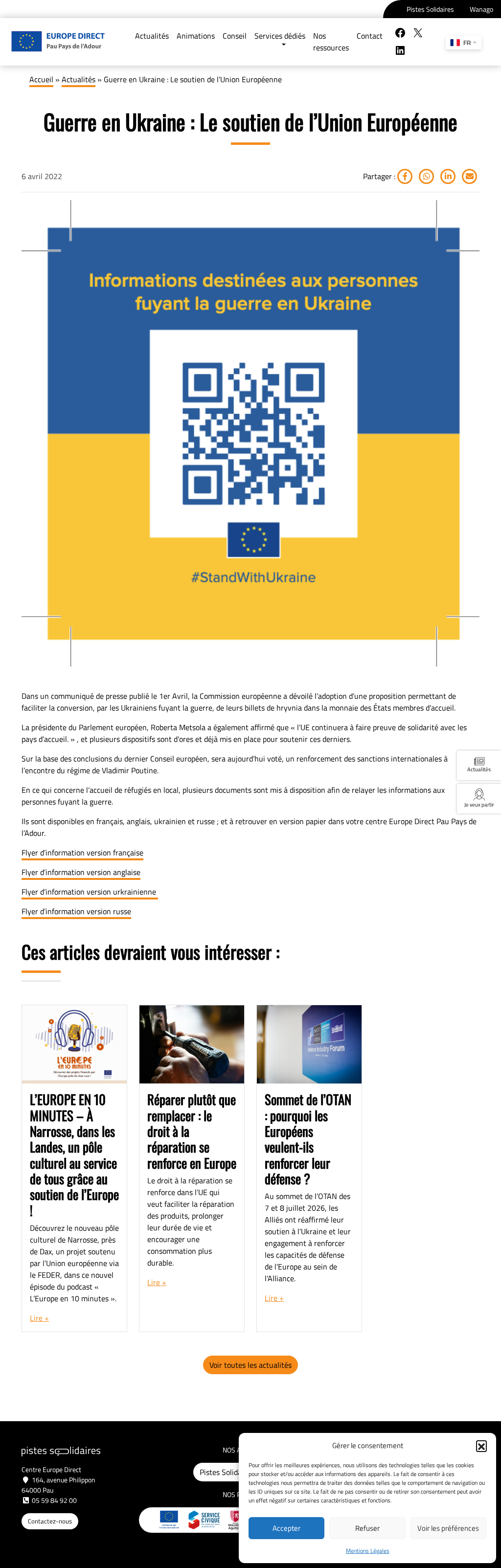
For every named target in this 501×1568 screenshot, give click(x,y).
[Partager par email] (468, 176)
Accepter (286, 1528)
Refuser (367, 1528)
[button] (481, 1446)
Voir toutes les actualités (250, 1365)
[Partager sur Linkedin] (447, 176)
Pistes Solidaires (430, 9)
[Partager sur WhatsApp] (425, 176)
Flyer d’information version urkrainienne (90, 892)
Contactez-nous (50, 1521)
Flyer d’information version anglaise (81, 872)
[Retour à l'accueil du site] (58, 42)
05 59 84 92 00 (54, 1500)
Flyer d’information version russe (76, 911)
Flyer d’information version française (82, 852)
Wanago (481, 9)
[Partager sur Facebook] (405, 176)
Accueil (41, 79)
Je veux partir (479, 804)
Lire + (39, 1318)
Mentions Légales (367, 1550)
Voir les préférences (448, 1528)
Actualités (78, 79)
